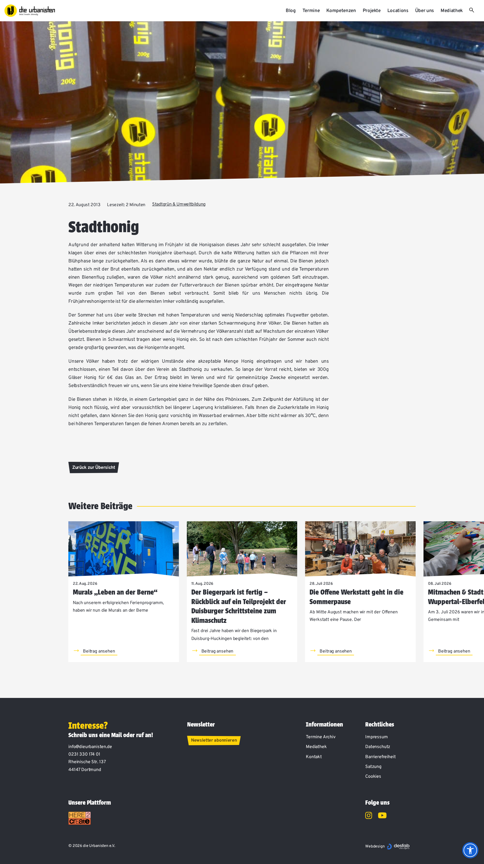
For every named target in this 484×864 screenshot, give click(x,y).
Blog (291, 11)
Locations (397, 11)
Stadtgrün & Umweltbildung (179, 204)
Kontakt (314, 757)
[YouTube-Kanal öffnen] (382, 816)
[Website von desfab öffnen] (398, 846)
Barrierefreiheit (380, 757)
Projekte (372, 11)
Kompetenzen (341, 11)
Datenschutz (377, 747)
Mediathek (452, 11)
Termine (311, 11)
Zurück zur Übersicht (93, 468)
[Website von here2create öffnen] (79, 818)
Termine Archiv (321, 737)
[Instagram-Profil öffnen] (368, 816)
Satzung (373, 767)
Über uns (424, 11)
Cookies (373, 776)
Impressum (376, 737)
